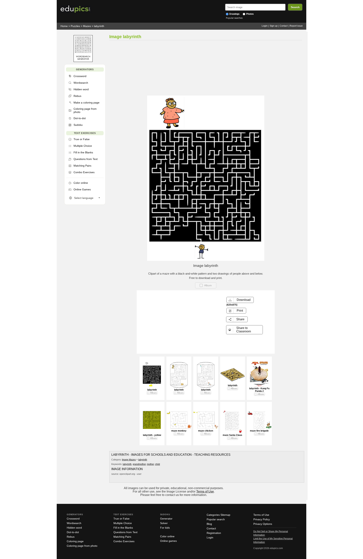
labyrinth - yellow (152, 435)
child (157, 464)
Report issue (296, 26)
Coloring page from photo (82, 545)
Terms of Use (205, 491)
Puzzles (75, 26)
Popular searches (234, 17)
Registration (214, 532)
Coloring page (75, 541)
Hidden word (74, 527)
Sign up (274, 26)
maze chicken (205, 430)
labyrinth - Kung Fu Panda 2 (259, 389)
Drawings (234, 14)
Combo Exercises (123, 541)
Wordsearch (74, 523)
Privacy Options (262, 523)
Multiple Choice (122, 523)
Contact (284, 26)
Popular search (216, 519)
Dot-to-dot (73, 532)
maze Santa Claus (232, 435)
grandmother (139, 464)
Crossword (73, 518)
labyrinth (99, 26)
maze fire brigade (259, 430)
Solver (164, 523)
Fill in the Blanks (123, 527)
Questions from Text (125, 532)
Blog (209, 523)
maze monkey (178, 430)
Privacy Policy (261, 519)
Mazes (87, 26)
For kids (165, 527)
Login (265, 26)
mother (150, 464)
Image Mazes (129, 459)
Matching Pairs (122, 536)
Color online (167, 536)
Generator (166, 518)
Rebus (70, 536)
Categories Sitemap (218, 514)
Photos (250, 14)
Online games (168, 540)
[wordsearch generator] (83, 61)
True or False (121, 518)
